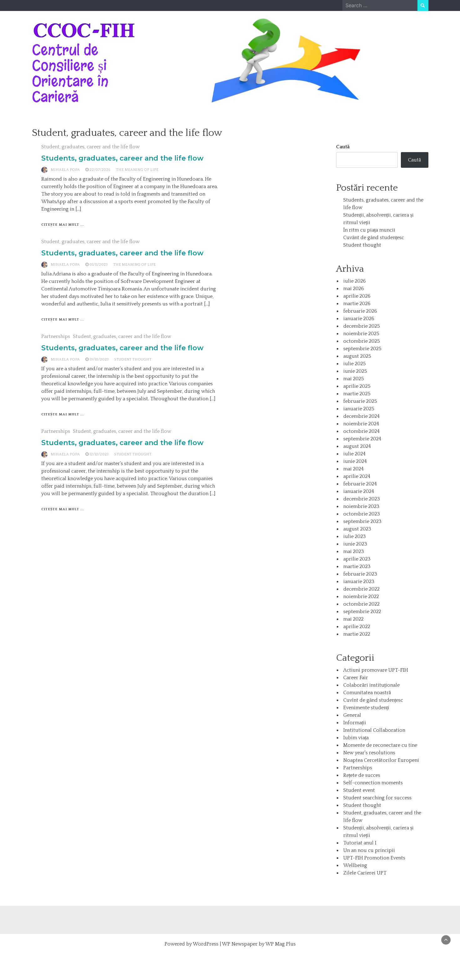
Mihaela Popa (65, 170)
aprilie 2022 (356, 626)
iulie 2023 (354, 536)
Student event (359, 790)
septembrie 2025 (362, 348)
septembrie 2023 (362, 521)
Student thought (132, 359)
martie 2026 (357, 303)
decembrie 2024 (361, 416)
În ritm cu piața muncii (369, 230)
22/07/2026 (99, 170)
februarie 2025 (360, 401)
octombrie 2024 (361, 431)
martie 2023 (357, 566)
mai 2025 (353, 379)
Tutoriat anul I (359, 843)
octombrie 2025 (361, 341)
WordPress (205, 944)
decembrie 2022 (361, 589)
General (352, 715)
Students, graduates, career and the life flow (122, 158)
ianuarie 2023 (358, 581)
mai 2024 (353, 469)
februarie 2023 (360, 574)
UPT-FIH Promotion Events (374, 858)
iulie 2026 (354, 281)
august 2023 (357, 529)
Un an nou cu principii (369, 850)
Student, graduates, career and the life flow (90, 147)
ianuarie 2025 (358, 409)
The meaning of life (137, 170)
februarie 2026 (360, 311)
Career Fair (355, 677)
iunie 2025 (355, 371)
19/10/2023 (99, 359)
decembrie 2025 (361, 326)
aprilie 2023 (357, 559)
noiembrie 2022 (361, 596)
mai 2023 (353, 551)
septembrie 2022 (362, 611)
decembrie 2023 (361, 499)
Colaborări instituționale (371, 685)
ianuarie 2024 (358, 491)
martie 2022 (356, 634)
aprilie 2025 (357, 386)
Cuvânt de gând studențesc (373, 237)
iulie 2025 (354, 364)
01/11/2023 (98, 265)
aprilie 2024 (356, 476)
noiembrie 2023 (361, 506)
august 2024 (357, 446)
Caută (343, 147)
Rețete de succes (361, 775)
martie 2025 (357, 394)
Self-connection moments (373, 783)
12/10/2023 (99, 454)
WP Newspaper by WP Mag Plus (259, 944)
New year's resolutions (369, 753)
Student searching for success (377, 798)
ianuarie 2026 (358, 318)
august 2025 (357, 356)
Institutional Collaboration (374, 730)
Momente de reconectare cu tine (380, 745)
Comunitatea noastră (367, 692)
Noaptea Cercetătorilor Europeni (381, 760)
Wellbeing (355, 865)
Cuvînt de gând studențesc (373, 700)
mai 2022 (353, 619)
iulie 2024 (354, 454)
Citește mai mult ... (62, 225)
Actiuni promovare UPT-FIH (375, 670)
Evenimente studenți (366, 707)
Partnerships (55, 336)
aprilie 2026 (357, 296)
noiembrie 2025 (361, 333)
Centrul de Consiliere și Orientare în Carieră (70, 73)
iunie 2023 (355, 544)
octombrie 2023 (361, 514)
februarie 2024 (360, 484)
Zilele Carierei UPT (364, 873)
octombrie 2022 (361, 604)
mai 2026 (353, 288)
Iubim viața (356, 738)
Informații (354, 723)
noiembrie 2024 (361, 424)
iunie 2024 (355, 461)
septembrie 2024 (362, 439)
